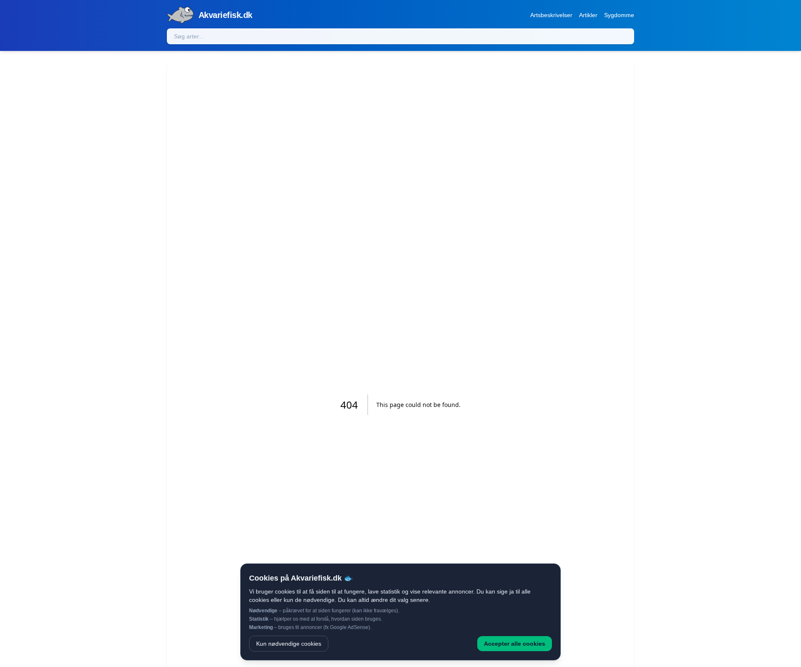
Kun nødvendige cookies (288, 643)
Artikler (588, 15)
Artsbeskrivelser (551, 15)
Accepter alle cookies (514, 643)
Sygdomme (619, 15)
